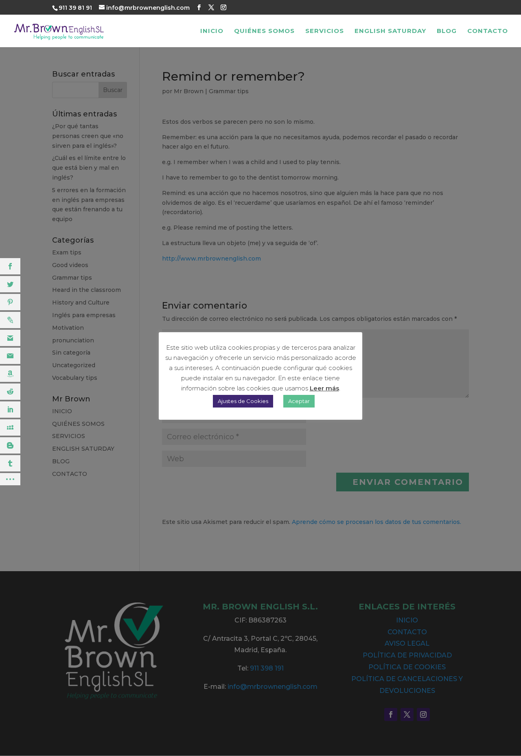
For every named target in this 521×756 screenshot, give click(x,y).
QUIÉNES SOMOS (264, 31)
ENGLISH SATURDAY (390, 31)
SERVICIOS (324, 31)
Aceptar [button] (299, 401)
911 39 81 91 (75, 7)
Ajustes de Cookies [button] (243, 401)
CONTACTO (487, 31)
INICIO (211, 31)
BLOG (447, 31)
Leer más (324, 388)
